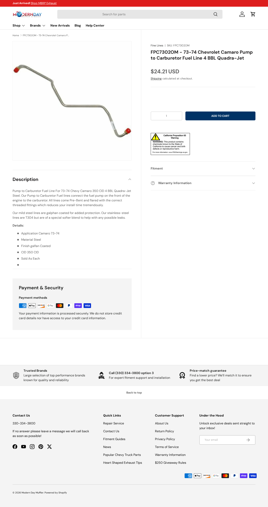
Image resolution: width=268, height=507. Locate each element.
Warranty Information (170, 455)
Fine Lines (157, 45)
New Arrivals (60, 25)
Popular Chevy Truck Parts (122, 455)
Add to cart (220, 116)
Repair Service (113, 423)
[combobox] (139, 14)
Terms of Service (167, 447)
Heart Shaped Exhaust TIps (122, 463)
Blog (78, 25)
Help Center (95, 25)
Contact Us (111, 431)
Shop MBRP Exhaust (44, 3)
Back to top (134, 392)
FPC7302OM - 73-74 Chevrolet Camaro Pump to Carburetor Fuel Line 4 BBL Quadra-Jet (46, 35)
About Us (161, 423)
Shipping (156, 78)
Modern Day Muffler (33, 492)
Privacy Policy (165, 439)
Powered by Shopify (56, 492)
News (107, 447)
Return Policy (164, 431)
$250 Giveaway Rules (170, 463)
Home (16, 35)
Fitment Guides (114, 439)
